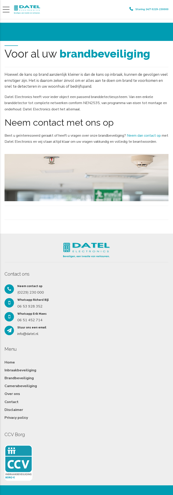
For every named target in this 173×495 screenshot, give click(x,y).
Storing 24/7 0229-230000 (151, 9)
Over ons (12, 393)
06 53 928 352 (30, 306)
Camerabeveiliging (21, 386)
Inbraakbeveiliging (20, 370)
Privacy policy (16, 417)
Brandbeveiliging (19, 378)
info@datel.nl (28, 333)
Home (10, 362)
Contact (11, 401)
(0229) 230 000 (30, 292)
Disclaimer (14, 409)
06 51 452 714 (30, 320)
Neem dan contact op (144, 135)
